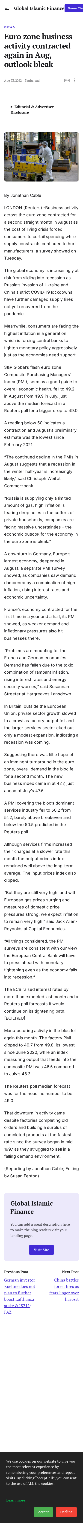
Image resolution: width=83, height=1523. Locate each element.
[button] (7, 8)
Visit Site (41, 1249)
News (9, 27)
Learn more (15, 1500)
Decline (66, 1511)
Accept (43, 1511)
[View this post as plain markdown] (67, 80)
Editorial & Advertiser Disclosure (32, 109)
